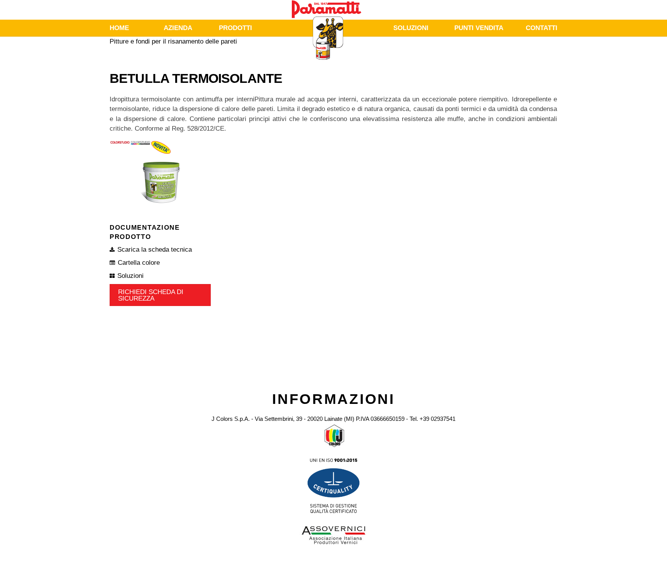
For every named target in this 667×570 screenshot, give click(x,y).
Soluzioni (410, 28)
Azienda (178, 28)
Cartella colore (139, 262)
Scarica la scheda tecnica (154, 249)
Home (119, 28)
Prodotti (235, 28)
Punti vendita (478, 28)
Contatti (541, 28)
